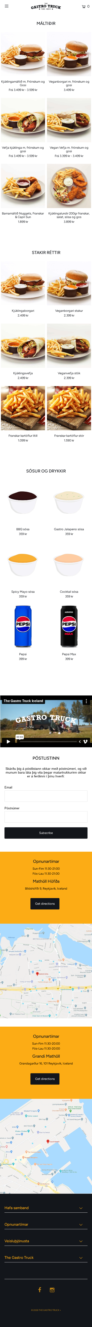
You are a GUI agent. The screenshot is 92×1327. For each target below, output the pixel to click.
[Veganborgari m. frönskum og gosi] (69, 54)
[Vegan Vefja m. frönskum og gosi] (69, 120)
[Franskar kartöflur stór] (69, 408)
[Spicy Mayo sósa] (23, 564)
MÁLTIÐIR (46, 23)
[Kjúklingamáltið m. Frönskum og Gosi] (23, 54)
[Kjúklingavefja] (23, 346)
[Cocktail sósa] (69, 564)
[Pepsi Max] (69, 627)
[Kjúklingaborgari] (23, 283)
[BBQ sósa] (23, 502)
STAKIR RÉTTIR (46, 252)
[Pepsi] (23, 627)
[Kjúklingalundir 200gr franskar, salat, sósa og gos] (69, 186)
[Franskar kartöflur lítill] (23, 408)
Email (8, 787)
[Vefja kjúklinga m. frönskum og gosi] (23, 120)
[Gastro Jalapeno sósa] (69, 502)
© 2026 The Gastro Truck (45, 1310)
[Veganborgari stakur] (69, 283)
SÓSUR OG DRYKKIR (46, 471)
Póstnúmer (11, 808)
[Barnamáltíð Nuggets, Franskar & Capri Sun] (23, 186)
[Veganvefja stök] (69, 346)
